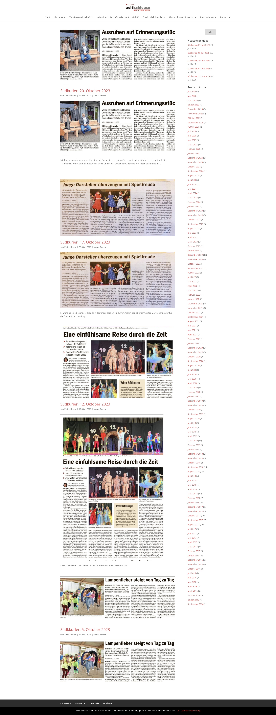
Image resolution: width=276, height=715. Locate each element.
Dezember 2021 (195, 303)
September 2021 (195, 317)
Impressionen (207, 17)
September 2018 (195, 467)
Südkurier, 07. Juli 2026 (199, 68)
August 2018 (194, 471)
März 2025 (193, 144)
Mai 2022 (192, 281)
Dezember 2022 (195, 255)
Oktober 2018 (194, 462)
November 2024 (195, 162)
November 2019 (195, 405)
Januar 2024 (193, 206)
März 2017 (193, 546)
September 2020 (195, 361)
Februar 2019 (194, 445)
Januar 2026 (193, 104)
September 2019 (195, 414)
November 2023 (195, 215)
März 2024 (193, 197)
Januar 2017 (193, 555)
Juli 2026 (192, 91)
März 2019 (193, 440)
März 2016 (193, 590)
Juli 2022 (192, 277)
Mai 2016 (192, 582)
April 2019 (192, 436)
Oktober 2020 (194, 356)
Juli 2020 (192, 369)
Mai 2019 (192, 431)
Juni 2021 (192, 325)
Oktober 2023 (194, 219)
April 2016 (192, 586)
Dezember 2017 (195, 507)
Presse (103, 95)
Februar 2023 (194, 246)
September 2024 (195, 171)
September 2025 (195, 122)
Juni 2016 (192, 577)
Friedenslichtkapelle (152, 17)
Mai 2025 (192, 140)
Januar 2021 (193, 343)
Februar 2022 (194, 294)
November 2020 (195, 352)
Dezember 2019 (195, 400)
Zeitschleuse (70, 95)
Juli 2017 (192, 529)
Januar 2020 (193, 396)
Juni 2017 (192, 533)
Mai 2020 (192, 378)
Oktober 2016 (194, 568)
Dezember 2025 (195, 109)
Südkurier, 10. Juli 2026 (199, 60)
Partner (224, 17)
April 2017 (192, 542)
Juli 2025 (192, 131)
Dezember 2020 (195, 347)
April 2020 (192, 383)
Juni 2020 (192, 374)
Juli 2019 (192, 423)
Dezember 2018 (195, 453)
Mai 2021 (192, 330)
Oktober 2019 (194, 409)
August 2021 (194, 321)
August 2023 (194, 228)
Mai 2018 (192, 484)
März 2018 (193, 493)
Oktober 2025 (194, 118)
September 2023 (195, 224)
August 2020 (194, 365)
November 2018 (195, 458)
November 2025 (195, 113)
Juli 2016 (192, 573)
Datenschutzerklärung (191, 710)
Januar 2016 (193, 599)
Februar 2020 (194, 392)
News (96, 95)
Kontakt (95, 703)
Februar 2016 (194, 595)
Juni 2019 (192, 427)
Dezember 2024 (195, 157)
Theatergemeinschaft (79, 17)
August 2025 (194, 126)
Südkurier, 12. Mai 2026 (199, 76)
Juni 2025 (192, 135)
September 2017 (195, 520)
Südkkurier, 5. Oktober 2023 (85, 629)
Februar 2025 (194, 149)
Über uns (58, 17)
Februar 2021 (194, 339)
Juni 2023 (192, 232)
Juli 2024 (192, 179)
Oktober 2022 (194, 263)
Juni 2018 (192, 480)
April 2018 (192, 489)
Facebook (107, 703)
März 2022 (193, 290)
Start (47, 17)
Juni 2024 (192, 184)
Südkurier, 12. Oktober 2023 (85, 404)
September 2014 (195, 604)
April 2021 (192, 334)
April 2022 (192, 286)
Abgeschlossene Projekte (181, 17)
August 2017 (194, 524)
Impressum (65, 703)
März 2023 (193, 241)
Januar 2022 (193, 299)
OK (178, 710)
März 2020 (193, 387)
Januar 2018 (193, 502)
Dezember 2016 (195, 559)
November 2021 (195, 308)
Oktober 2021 (194, 312)
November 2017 (195, 511)
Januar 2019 (193, 449)
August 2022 (194, 272)
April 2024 (192, 193)
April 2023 (192, 237)
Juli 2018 (192, 476)
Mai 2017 (192, 537)
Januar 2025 (193, 153)
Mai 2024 (192, 188)
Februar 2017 (194, 551)
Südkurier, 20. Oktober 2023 (85, 90)
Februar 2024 (194, 202)
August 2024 (194, 175)
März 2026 (193, 100)
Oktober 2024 (194, 166)
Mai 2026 (192, 96)
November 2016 (195, 564)
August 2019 (194, 418)
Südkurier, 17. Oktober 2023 (85, 242)
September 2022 (195, 268)
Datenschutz (81, 703)
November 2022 (195, 259)
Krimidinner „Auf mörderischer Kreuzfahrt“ (118, 17)
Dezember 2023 (195, 210)
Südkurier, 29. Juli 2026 (199, 45)
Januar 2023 (193, 250)
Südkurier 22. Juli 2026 (198, 53)
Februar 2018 (194, 498)
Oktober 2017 (194, 515)
